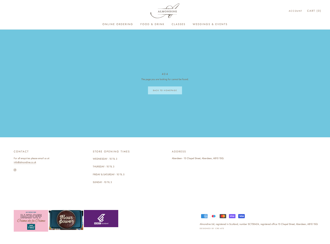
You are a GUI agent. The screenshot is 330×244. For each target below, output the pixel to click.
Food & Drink (152, 24)
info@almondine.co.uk (25, 162)
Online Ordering (117, 24)
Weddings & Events (210, 24)
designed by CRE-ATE (212, 228)
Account (295, 11)
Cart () (314, 11)
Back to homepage (165, 90)
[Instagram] (15, 170)
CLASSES (178, 24)
